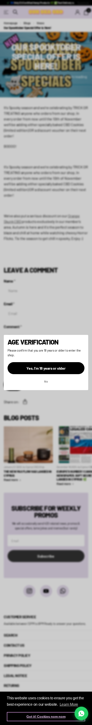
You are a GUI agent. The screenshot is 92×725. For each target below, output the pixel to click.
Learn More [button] (69, 704)
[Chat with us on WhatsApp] (81, 713)
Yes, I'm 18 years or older (46, 368)
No (46, 381)
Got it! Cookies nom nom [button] (45, 716)
